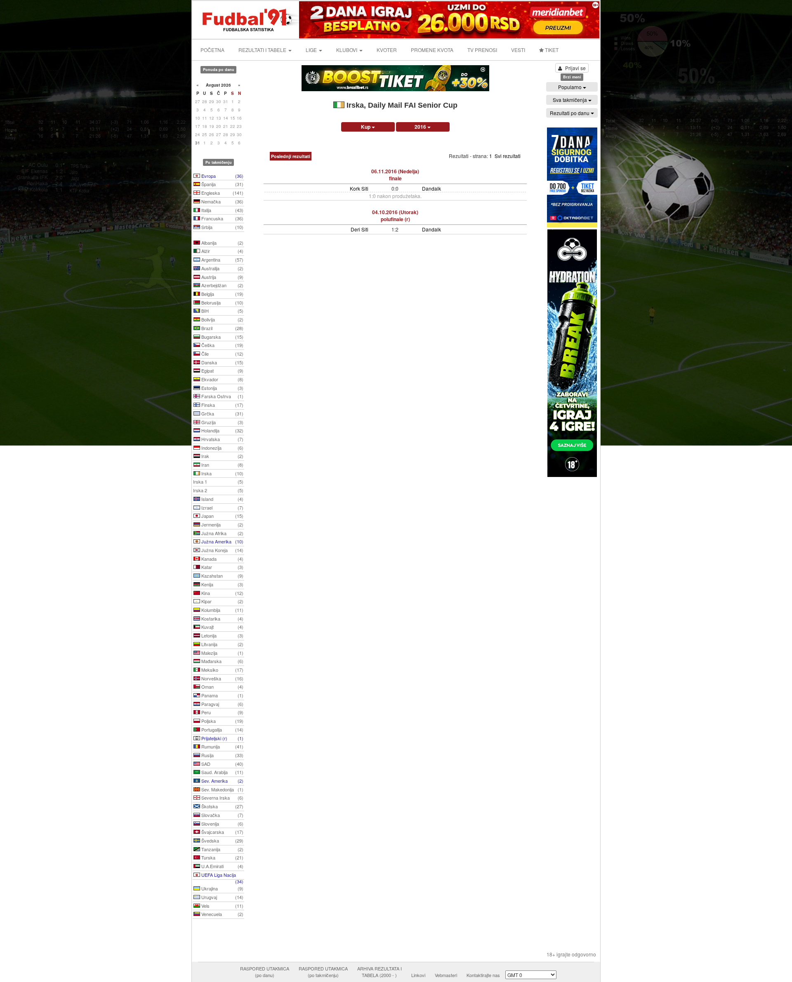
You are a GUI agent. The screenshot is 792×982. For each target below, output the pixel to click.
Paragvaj (221, 704)
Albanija (221, 242)
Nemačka (221, 201)
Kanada (221, 558)
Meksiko (221, 669)
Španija (221, 184)
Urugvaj (221, 897)
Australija (221, 268)
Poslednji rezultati (290, 156)
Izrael (221, 507)
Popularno (570, 86)
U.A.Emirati (221, 866)
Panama (221, 695)
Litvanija (221, 644)
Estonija (221, 388)
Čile (221, 353)
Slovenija (221, 823)
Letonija (221, 635)
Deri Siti (359, 229)
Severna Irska (221, 797)
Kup (366, 126)
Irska (221, 473)
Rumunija (221, 746)
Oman (221, 686)
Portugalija (221, 729)
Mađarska (221, 661)
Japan (221, 515)
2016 (421, 126)
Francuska (221, 218)
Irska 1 (218, 481)
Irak (221, 456)
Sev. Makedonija (221, 789)
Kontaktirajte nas (483, 975)
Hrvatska (221, 439)
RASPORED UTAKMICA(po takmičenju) (323, 971)
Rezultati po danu (570, 112)
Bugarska (221, 336)
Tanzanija (221, 849)
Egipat (221, 370)
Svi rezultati (508, 155)
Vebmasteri (446, 975)
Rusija (221, 755)
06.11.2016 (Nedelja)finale (395, 175)
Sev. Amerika (221, 780)
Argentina (221, 259)
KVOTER (387, 49)
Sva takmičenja (570, 99)
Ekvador (221, 379)
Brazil (221, 328)
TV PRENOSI (482, 49)
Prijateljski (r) (221, 738)
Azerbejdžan (221, 285)
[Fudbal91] (246, 18)
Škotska (221, 806)
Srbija (221, 227)
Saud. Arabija (221, 772)
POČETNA (212, 49)
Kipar (221, 601)
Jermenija (221, 524)
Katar (221, 567)
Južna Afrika (221, 533)
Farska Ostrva (221, 396)
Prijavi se (575, 67)
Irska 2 (218, 490)
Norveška (221, 678)
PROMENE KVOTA (432, 49)
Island (221, 499)
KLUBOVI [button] (347, 49)
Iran (221, 464)
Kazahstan (221, 575)
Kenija (221, 584)
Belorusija (221, 302)
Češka (221, 345)
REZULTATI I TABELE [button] (263, 49)
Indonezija (221, 447)
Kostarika (221, 618)
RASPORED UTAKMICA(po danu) (264, 971)
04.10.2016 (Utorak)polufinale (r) (395, 215)
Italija (221, 210)
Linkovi (418, 975)
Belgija (221, 293)
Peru (221, 712)
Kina (221, 593)
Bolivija (221, 319)
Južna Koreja (221, 550)
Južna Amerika (221, 541)
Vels (221, 905)
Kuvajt (221, 626)
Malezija (221, 652)
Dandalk (431, 188)
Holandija (221, 430)
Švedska (221, 840)
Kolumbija (221, 610)
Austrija (221, 277)
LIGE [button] (312, 49)
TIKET (551, 49)
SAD (221, 763)
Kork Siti (359, 188)
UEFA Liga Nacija (221, 875)
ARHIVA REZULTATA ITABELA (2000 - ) (379, 971)
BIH (221, 310)
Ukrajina (221, 888)
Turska (221, 857)
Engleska (221, 192)
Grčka (221, 413)
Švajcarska (221, 832)
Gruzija (221, 422)
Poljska (221, 721)
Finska (221, 404)
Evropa (221, 175)
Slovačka (221, 815)
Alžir (221, 251)
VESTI (518, 49)
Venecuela (221, 914)
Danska (221, 362)
